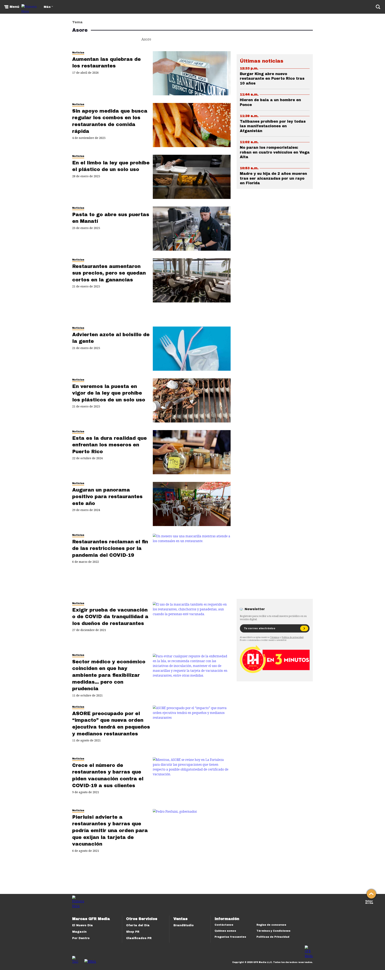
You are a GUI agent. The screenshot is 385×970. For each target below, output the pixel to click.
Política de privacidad (292, 637)
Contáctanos (224, 924)
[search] (378, 7)
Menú (14, 6)
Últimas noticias (261, 61)
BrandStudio (183, 925)
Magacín (79, 931)
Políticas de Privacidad (272, 936)
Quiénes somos (225, 930)
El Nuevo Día (82, 925)
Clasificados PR (139, 938)
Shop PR (132, 931)
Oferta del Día (138, 925)
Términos (274, 637)
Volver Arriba (369, 901)
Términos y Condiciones (273, 930)
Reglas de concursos (271, 924)
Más (47, 6)
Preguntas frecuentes (230, 936)
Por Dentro (81, 938)
